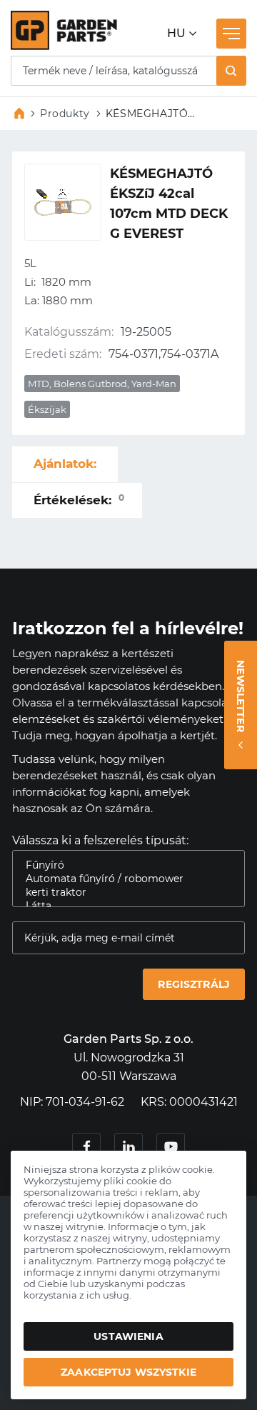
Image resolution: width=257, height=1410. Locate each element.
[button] (231, 71)
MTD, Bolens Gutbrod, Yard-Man (102, 383)
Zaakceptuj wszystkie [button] (128, 1372)
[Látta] (122, 906)
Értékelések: (79, 499)
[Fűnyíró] (122, 865)
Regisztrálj (194, 984)
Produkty (65, 113)
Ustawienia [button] (128, 1336)
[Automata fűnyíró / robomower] (122, 879)
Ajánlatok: (65, 463)
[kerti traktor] (122, 892)
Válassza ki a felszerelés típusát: (100, 840)
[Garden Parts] (64, 46)
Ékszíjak (47, 409)
